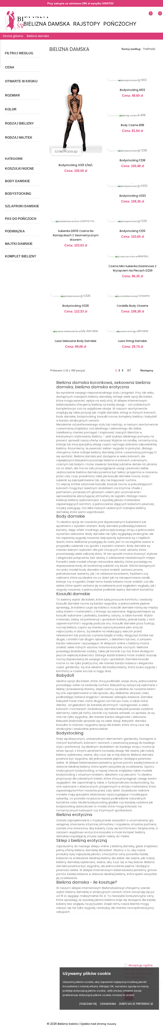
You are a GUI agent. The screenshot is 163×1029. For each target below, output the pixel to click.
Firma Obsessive (48, 963)
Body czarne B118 (132, 125)
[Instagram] (18, 1009)
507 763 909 (13, 963)
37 (129, 370)
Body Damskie (17, 181)
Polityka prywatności (71, 953)
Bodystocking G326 (75, 306)
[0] (147, 18)
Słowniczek (49, 982)
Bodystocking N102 (132, 90)
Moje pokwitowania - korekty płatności (97, 955)
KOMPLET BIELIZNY (20, 256)
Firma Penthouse (49, 953)
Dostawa (69, 938)
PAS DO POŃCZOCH (20, 218)
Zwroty (67, 945)
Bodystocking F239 (132, 231)
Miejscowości (50, 988)
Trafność (149, 49)
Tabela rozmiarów (49, 936)
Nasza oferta (50, 944)
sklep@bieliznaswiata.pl (21, 969)
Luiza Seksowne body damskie (75, 341)
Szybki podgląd (66, 152)
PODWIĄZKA (15, 231)
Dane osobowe (93, 934)
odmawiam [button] (108, 1004)
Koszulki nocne (19, 168)
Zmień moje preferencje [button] (136, 1004)
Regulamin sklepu (70, 963)
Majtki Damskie (19, 243)
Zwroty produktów (95, 940)
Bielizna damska (47, 24)
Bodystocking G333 (132, 196)
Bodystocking (18, 193)
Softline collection (48, 973)
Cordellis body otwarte (132, 306)
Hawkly (111, 1024)
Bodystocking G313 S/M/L (76, 165)
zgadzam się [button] (88, 1004)
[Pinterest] (25, 1009)
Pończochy (121, 24)
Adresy (88, 963)
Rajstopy (88, 24)
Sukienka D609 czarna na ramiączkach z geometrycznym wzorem (76, 235)
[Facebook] (10, 1009)
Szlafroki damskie (22, 206)
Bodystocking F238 (132, 160)
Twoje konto (93, 926)
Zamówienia (91, 946)
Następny (148, 371)
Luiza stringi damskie (132, 341)
